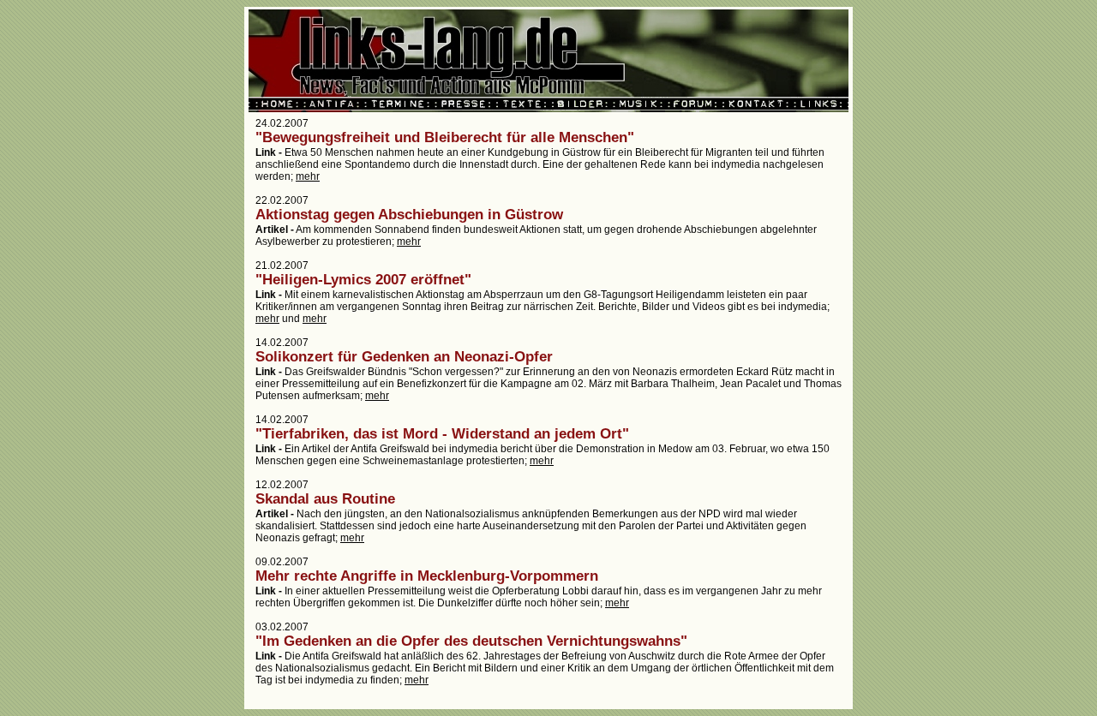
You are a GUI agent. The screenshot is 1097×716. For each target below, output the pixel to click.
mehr (308, 176)
